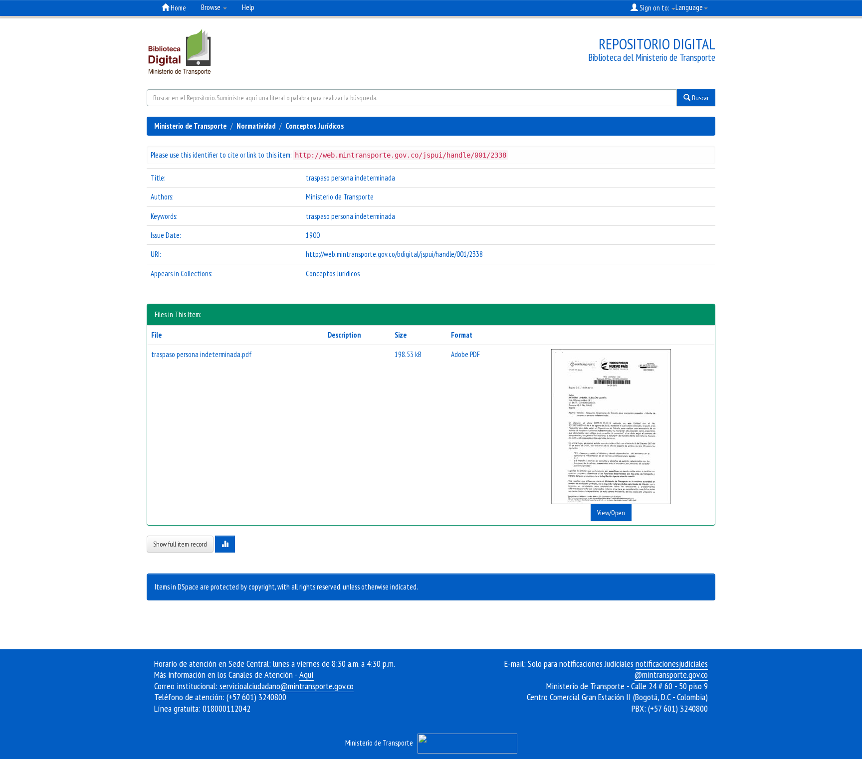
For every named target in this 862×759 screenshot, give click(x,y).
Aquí (306, 674)
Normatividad (255, 126)
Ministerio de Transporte (190, 126)
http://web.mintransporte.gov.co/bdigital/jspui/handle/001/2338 (394, 254)
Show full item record (180, 544)
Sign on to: (654, 7)
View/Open (611, 512)
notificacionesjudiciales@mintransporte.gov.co (671, 669)
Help (248, 7)
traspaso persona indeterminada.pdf (201, 354)
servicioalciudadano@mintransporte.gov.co (286, 686)
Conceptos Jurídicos (314, 126)
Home (177, 7)
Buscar (699, 97)
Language (689, 7)
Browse (211, 7)
